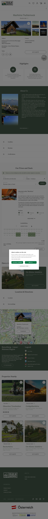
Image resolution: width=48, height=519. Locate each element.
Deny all (31, 262)
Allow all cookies (17, 262)
